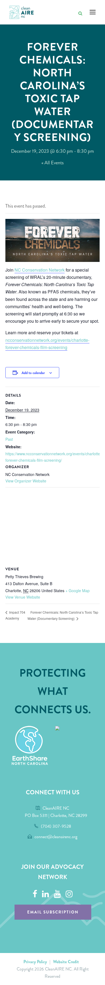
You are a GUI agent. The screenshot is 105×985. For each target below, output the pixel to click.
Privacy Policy (35, 962)
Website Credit (66, 962)
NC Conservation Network (40, 270)
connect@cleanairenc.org (55, 837)
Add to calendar (33, 372)
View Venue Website (22, 597)
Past (9, 439)
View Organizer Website (25, 480)
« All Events (52, 162)
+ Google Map (77, 590)
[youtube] (57, 894)
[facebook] (35, 894)
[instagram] (69, 894)
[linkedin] (45, 894)
